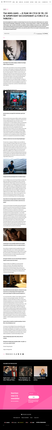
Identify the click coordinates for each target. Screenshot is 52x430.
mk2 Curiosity (26, 2)
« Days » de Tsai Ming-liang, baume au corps (10, 89)
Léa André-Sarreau (39, 33)
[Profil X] (43, 33)
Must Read (31, 2)
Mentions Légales (47, 425)
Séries (17, 2)
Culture (36, 2)
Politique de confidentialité (25, 417)
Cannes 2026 (21, 2)
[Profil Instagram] (44, 33)
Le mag (39, 2)
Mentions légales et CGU (16, 417)
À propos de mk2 (36, 417)
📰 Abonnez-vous (45, 2)
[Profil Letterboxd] (46, 33)
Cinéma (13, 2)
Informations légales (30, 402)
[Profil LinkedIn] (47, 33)
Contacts (31, 417)
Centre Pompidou (6, 343)
